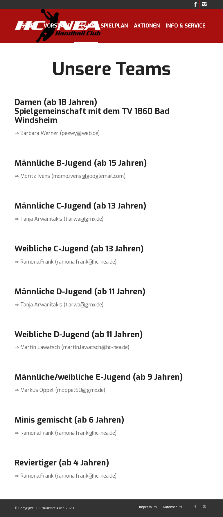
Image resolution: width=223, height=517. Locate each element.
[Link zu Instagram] (204, 4)
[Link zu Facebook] (195, 4)
